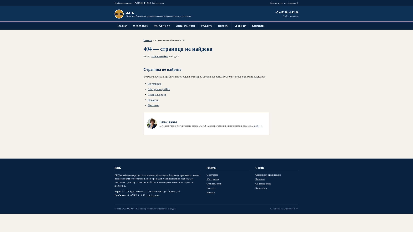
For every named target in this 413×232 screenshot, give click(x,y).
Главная (122, 25)
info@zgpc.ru (158, 2)
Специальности (185, 25)
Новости (223, 25)
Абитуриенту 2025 (159, 89)
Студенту (206, 25)
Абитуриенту (162, 25)
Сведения (240, 25)
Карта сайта (261, 187)
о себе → (258, 125)
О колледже (140, 25)
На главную (154, 84)
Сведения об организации (268, 174)
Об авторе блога (263, 183)
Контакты (258, 25)
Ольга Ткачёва (159, 56)
